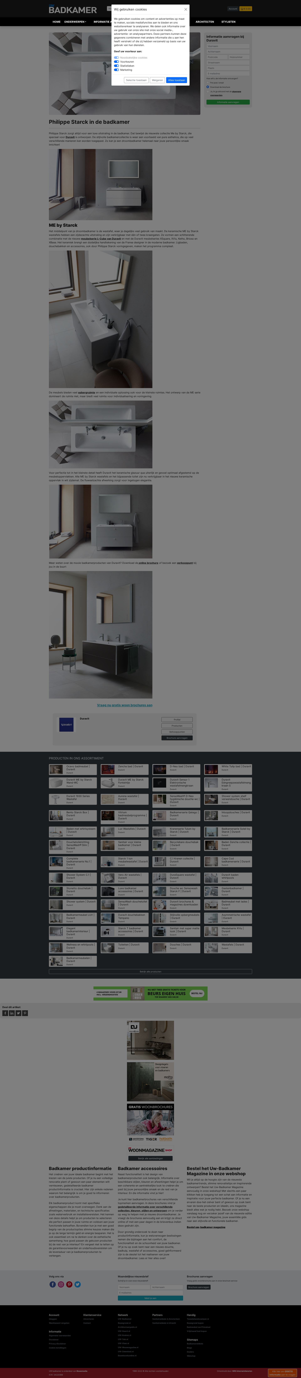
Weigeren (157, 80)
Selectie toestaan (136, 80)
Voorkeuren (127, 61)
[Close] (185, 9)
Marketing (126, 69)
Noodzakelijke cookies (133, 57)
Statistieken (127, 65)
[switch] (116, 61)
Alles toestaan (176, 80)
